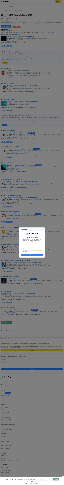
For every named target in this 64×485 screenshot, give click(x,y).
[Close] (43, 229)
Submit (32, 254)
